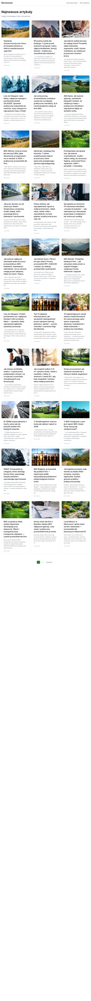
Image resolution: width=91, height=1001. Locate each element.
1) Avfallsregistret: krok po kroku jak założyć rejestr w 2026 (45, 424)
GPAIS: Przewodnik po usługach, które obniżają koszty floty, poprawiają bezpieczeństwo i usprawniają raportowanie (15, 474)
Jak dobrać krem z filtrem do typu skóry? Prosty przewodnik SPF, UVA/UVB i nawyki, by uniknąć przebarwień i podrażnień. (45, 264)
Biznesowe (7, 3)
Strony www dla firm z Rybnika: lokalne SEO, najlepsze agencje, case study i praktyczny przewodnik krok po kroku (45, 527)
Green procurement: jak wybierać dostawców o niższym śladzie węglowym (75, 371)
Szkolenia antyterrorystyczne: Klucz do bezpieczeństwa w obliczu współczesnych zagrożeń (15, 46)
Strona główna (85, 3)
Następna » (49, 562)
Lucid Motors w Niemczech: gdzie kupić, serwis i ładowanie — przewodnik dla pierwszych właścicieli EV (75, 527)
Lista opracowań (72, 3)
